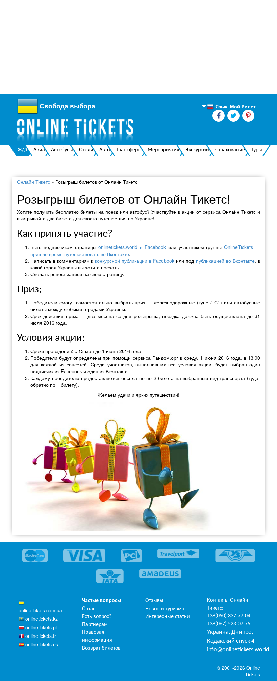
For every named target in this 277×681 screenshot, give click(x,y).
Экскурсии (197, 150)
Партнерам (95, 624)
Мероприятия (163, 150)
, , (230, 636)
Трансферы (129, 150)
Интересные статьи (167, 616)
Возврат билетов (101, 648)
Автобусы (62, 150)
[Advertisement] (138, 47)
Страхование (230, 150)
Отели (86, 150)
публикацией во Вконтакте (225, 260)
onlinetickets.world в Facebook (132, 247)
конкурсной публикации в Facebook (134, 260)
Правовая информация (97, 636)
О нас (88, 609)
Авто (104, 150)
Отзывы (154, 600)
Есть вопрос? (96, 616)
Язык (217, 106)
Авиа (39, 150)
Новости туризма (164, 609)
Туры (256, 150)
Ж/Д (22, 150)
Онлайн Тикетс (33, 181)
